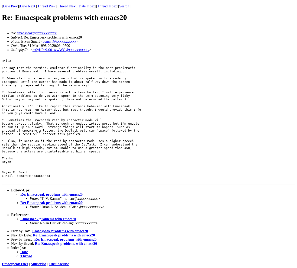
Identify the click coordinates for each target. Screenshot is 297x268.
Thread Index (107, 6)
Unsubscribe (59, 264)
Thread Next (67, 6)
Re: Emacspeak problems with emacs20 (51, 194)
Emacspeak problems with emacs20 (48, 219)
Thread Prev (46, 6)
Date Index (87, 6)
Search (124, 6)
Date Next (27, 6)
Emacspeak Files (15, 264)
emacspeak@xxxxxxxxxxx (37, 33)
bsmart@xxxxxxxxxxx (59, 41)
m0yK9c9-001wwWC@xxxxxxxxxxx (60, 50)
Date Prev (10, 6)
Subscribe (38, 264)
